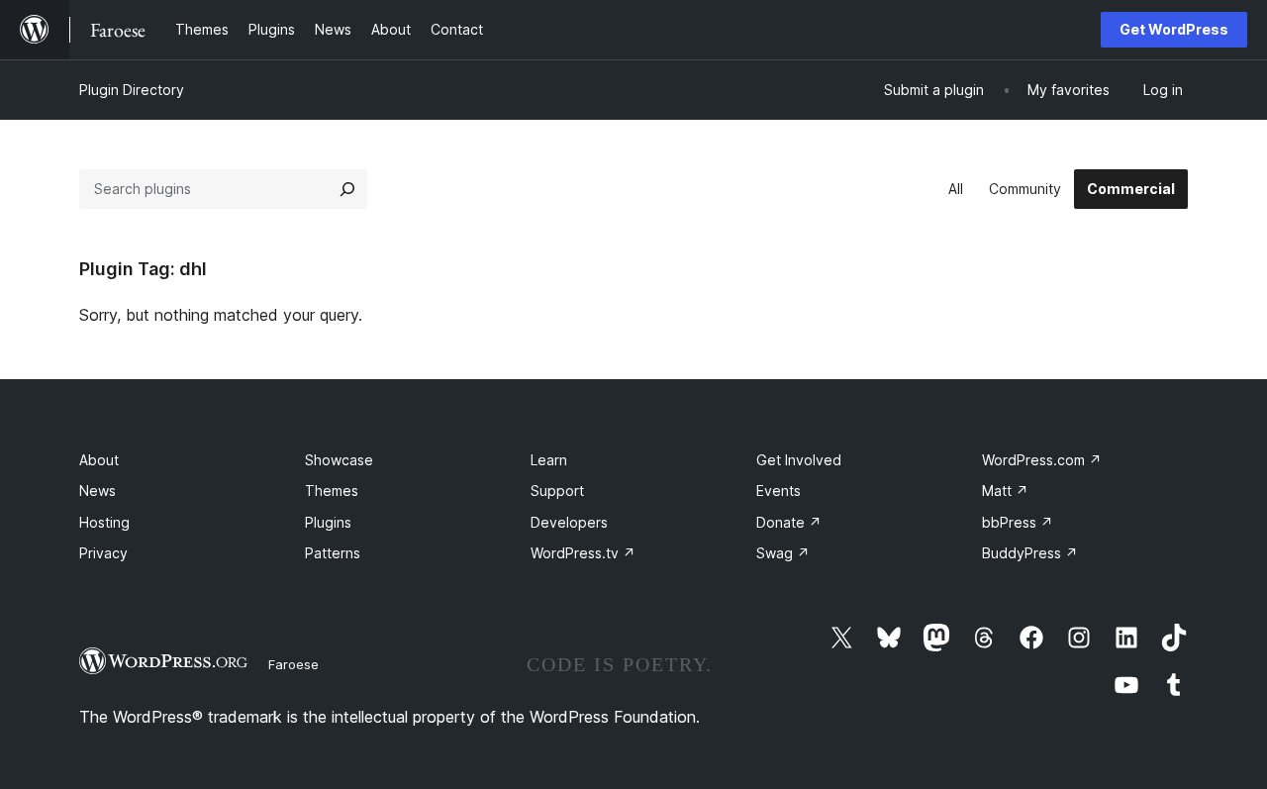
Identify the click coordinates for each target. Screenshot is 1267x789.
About (99, 459)
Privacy (103, 552)
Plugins (328, 522)
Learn (549, 459)
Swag (783, 552)
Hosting (104, 522)
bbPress (1017, 522)
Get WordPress (1174, 29)
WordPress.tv (583, 552)
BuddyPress (1030, 552)
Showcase (339, 459)
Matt (1005, 490)
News (97, 490)
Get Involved (798, 459)
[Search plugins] (347, 189)
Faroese (293, 664)
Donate (789, 522)
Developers (569, 522)
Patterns (332, 552)
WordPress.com (1042, 459)
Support (557, 490)
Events (778, 490)
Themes (331, 490)
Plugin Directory (131, 89)
